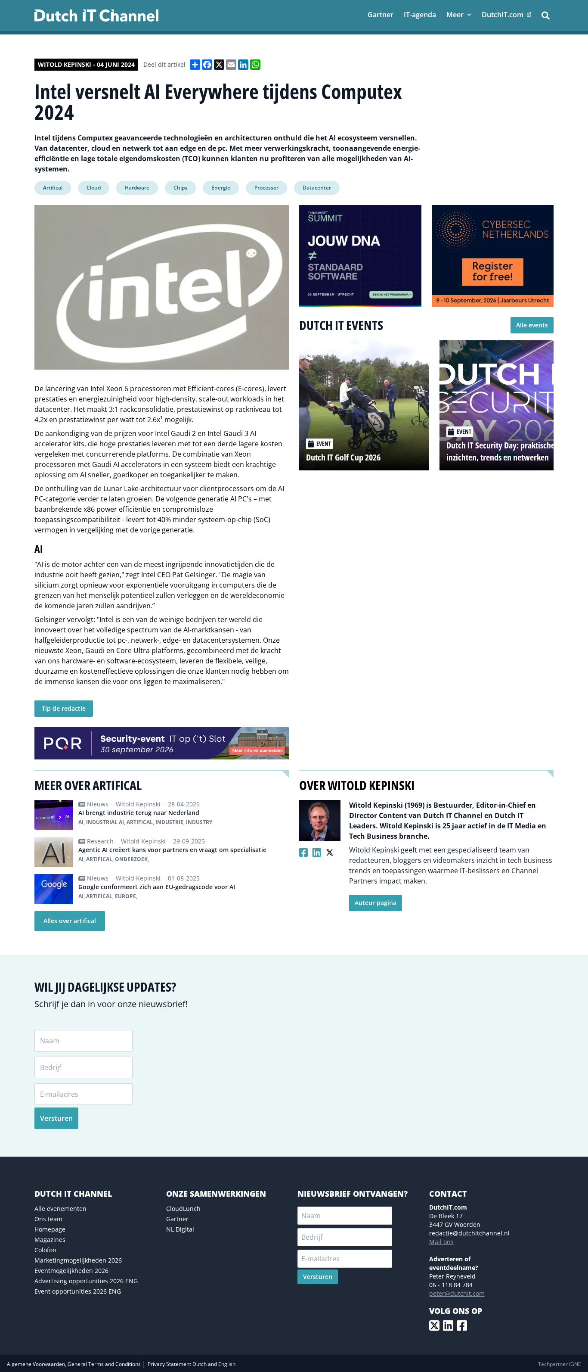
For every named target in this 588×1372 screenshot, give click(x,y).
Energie (220, 187)
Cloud (94, 187)
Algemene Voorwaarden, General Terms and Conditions (74, 1364)
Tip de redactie (64, 708)
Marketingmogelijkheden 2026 (78, 1260)
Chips (180, 187)
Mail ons (441, 1242)
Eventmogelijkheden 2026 (71, 1270)
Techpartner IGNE (559, 1364)
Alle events (532, 325)
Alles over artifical (69, 921)
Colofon (45, 1250)
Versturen (56, 1118)
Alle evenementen (60, 1208)
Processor (266, 187)
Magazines (49, 1239)
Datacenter (317, 187)
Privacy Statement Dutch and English (191, 1364)
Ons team (48, 1219)
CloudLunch (183, 1208)
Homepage (49, 1229)
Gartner (177, 1219)
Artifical (52, 187)
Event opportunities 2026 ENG (77, 1291)
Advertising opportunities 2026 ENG (86, 1281)
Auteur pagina (375, 903)
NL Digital (180, 1229)
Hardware (137, 187)
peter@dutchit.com (457, 1293)
